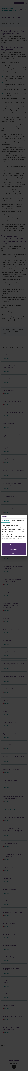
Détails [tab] (13, 520)
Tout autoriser (14, 544)
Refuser (14, 553)
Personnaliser (13, 549)
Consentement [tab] (5, 520)
